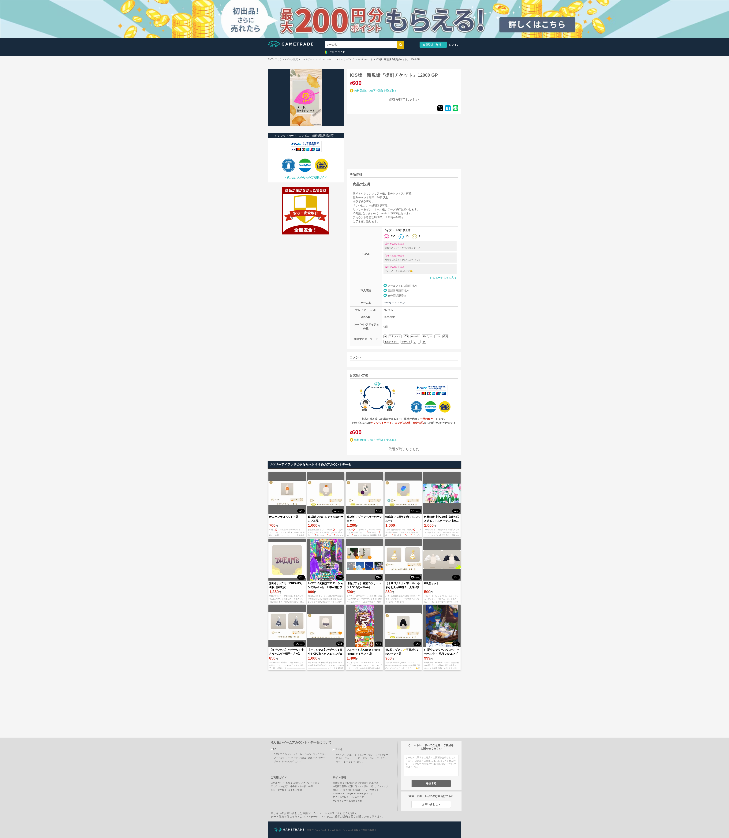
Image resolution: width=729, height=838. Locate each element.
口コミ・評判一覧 (364, 786)
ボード (277, 761)
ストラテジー (320, 754)
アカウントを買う (280, 786)
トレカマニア (357, 797)
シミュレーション (302, 754)
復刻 (445, 336)
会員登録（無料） (433, 44)
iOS (406, 336)
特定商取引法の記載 (343, 786)
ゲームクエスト (365, 793)
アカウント (395, 336)
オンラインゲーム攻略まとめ (347, 800)
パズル (303, 758)
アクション (286, 754)
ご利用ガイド (337, 52)
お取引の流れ (293, 782)
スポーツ (312, 758)
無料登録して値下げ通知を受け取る (375, 90)
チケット (406, 341)
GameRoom (339, 793)
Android (415, 336)
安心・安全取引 (279, 790)
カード (294, 758)
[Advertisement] (375, 141)
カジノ (298, 761)
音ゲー (322, 758)
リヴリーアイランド (395, 302)
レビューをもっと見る (443, 277)
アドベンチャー (282, 758)
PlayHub (351, 793)
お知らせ (337, 790)
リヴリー (427, 336)
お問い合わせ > (431, 804)
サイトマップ (381, 786)
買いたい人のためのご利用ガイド (307, 177)
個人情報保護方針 (352, 790)
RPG (276, 754)
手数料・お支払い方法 (301, 786)
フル (437, 336)
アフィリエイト (371, 790)
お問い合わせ (350, 782)
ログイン (454, 44)
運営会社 (337, 782)
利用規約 (363, 782)
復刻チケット (391, 341)
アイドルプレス (341, 797)
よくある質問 (295, 790)
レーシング (287, 761)
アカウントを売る (310, 782)
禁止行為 (373, 782)
